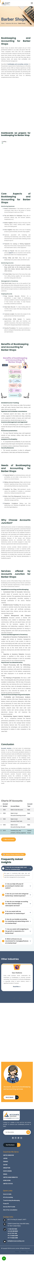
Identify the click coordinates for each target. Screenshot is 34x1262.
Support (30, 1251)
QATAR (5, 1164)
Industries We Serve (11, 23)
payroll (11, 252)
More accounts (9, 839)
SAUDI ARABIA (7, 1171)
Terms (17, 1251)
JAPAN (5, 1158)
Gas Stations (17, 973)
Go (28, 1132)
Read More (16, 986)
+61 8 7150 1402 (12, 1233)
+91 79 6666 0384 (13, 1235)
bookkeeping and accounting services (18, 64)
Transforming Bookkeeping (11, 1200)
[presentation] (14, 998)
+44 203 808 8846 (13, 1231)
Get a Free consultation (10, 1210)
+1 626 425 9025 (12, 1229)
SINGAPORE (6, 1168)
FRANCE (5, 1161)
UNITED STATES (8, 1183)
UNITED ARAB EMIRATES (10, 1177)
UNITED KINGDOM (8, 1155)
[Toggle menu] (32, 3)
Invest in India (7, 1194)
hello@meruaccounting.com (16, 1241)
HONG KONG (7, 1180)
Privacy (23, 1251)
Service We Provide (9, 1206)
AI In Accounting (8, 1197)
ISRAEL (5, 1174)
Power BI (6, 1203)
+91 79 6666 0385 (13, 1238)
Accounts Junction (6, 748)
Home (3, 23)
